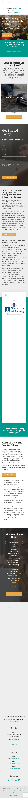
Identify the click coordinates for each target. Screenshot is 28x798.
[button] (11, 112)
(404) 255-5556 (16, 8)
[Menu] (24, 3)
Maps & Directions (14, 745)
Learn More (7, 35)
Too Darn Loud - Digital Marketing (14, 790)
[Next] (26, 27)
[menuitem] (24, 3)
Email (14, 742)
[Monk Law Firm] (11, 3)
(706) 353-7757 (16, 10)
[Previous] (1, 27)
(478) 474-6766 (16, 12)
